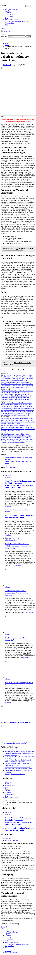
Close (2, 929)
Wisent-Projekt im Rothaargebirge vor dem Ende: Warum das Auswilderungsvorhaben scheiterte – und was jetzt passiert (20, 484)
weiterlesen (8, 506)
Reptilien (7, 11)
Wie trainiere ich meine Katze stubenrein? (17, 767)
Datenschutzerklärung (11, 840)
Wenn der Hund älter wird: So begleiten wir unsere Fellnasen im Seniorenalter (18, 546)
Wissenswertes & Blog (11, 19)
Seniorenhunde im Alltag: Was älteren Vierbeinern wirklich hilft (19, 516)
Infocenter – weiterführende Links (18, 21)
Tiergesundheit (9, 23)
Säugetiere (8, 12)
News (6, 25)
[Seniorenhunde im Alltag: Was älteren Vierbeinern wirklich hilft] (20, 510)
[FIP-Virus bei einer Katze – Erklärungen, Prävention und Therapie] (20, 577)
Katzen (10, 16)
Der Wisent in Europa (11, 9)
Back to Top (4, 927)
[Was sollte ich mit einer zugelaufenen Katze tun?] (20, 669)
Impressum (8, 838)
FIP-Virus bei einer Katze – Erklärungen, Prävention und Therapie (16, 593)
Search (29, 6)
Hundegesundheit (11, 540)
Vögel (6, 18)
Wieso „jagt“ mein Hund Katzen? (15, 774)
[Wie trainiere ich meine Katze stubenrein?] (20, 624)
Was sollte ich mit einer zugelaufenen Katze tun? (19, 768)
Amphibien (8, 782)
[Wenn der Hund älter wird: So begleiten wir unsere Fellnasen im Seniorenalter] (20, 538)
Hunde (10, 14)
